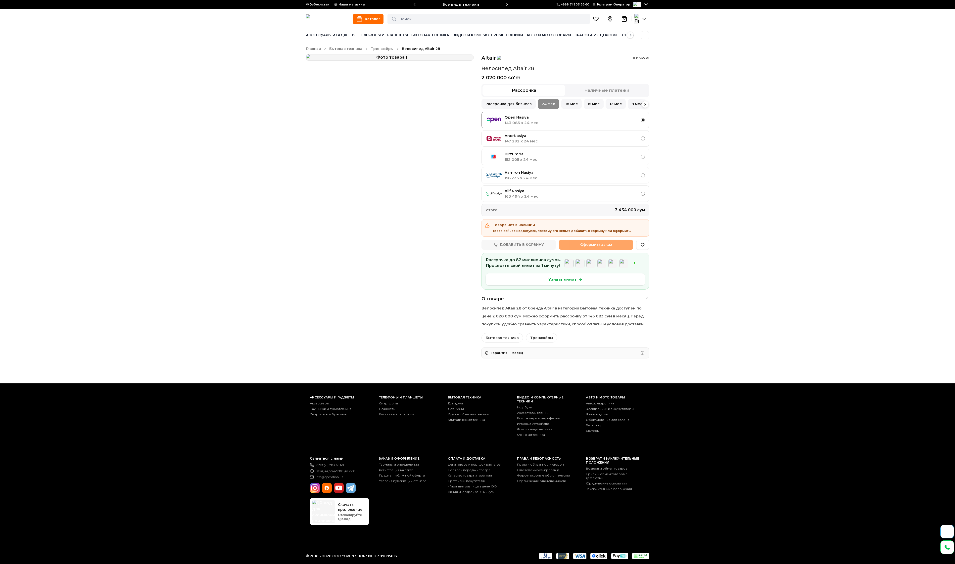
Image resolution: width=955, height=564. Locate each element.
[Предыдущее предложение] (414, 4)
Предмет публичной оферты (402, 475)
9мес (637, 104)
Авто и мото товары (605, 397)
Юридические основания (606, 483)
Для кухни (456, 409)
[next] (645, 104)
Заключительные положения (609, 489)
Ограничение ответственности (541, 481)
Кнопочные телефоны (397, 414)
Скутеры (592, 431)
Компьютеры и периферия (538, 418)
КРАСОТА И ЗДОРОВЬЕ (596, 35)
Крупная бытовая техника (468, 414)
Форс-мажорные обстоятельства (543, 475)
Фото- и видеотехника (534, 429)
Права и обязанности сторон (540, 464)
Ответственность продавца (538, 470)
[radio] (643, 120)
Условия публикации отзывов (403, 481)
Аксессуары (319, 403)
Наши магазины (351, 4)
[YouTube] (339, 488)
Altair (488, 58)
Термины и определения (399, 464)
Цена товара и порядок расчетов (474, 464)
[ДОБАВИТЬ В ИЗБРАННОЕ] (642, 245)
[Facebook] (327, 488)
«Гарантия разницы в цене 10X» (472, 486)
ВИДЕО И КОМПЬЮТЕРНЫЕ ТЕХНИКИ (488, 35)
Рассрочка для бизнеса (508, 104)
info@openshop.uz (329, 477)
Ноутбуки (524, 407)
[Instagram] (315, 488)
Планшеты (387, 409)
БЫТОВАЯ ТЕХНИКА (430, 35)
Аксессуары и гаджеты (332, 397)
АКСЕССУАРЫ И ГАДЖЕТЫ (330, 35)
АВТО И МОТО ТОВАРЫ (548, 35)
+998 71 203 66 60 (575, 4)
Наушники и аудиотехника (330, 409)
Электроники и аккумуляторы (610, 409)
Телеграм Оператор (613, 4)
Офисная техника (531, 434)
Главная (313, 48)
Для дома (455, 403)
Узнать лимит (562, 279)
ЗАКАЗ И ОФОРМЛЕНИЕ (399, 458)
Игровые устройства (533, 424)
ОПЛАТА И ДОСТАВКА (466, 458)
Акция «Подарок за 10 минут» (471, 492)
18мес (571, 104)
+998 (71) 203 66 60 (330, 465)
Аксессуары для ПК (532, 413)
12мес (616, 104)
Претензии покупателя (466, 481)
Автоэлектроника (600, 403)
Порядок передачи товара (469, 470)
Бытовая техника (345, 48)
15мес (594, 104)
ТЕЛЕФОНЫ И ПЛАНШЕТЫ (383, 35)
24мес (548, 104)
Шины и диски (597, 414)
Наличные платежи (606, 90)
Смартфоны (388, 403)
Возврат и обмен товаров (606, 468)
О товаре (492, 299)
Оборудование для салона (607, 420)
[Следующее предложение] (507, 4)
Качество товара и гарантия (470, 475)
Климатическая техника (466, 420)
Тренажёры (382, 48)
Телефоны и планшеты (401, 397)
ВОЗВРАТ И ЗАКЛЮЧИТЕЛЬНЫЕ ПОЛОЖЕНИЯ (612, 460)
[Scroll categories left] (309, 35)
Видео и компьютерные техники (540, 399)
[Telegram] (351, 488)
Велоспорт (595, 425)
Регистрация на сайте (396, 470)
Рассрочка (524, 90)
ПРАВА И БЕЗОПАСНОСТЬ (539, 458)
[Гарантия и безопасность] (642, 352)
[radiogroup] (565, 157)
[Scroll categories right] (630, 35)
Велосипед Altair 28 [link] (421, 48)
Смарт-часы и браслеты (328, 414)
